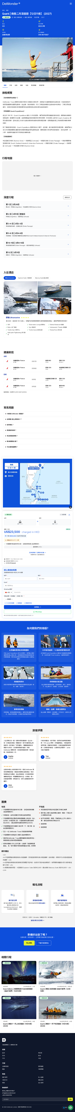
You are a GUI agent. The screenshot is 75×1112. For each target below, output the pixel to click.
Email (7, 582)
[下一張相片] (70, 59)
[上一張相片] (5, 59)
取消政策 (14, 563)
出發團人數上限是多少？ (14, 419)
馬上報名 (29, 943)
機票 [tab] (21, 85)
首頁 (3, 10)
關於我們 (4, 1077)
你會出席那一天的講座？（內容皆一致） (15, 596)
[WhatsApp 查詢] (70, 1107)
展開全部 (67, 197)
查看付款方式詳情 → (37, 920)
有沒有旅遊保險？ (12, 436)
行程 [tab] (10, 85)
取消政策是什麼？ (12, 441)
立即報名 (37, 607)
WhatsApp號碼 (9, 589)
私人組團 (40, 1077)
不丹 (3, 1058)
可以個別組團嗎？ (12, 447)
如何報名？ (10, 425)
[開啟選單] (71, 4)
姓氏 (40, 575)
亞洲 (3, 1053)
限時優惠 (40, 1066)
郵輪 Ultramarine (10, 278)
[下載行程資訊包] (69, 514)
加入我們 (40, 1082)
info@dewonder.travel (8, 1093)
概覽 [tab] (5, 85)
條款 (3, 1082)
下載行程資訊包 (43, 943)
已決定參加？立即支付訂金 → (37, 552)
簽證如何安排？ (11, 430)
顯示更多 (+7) (37, 547)
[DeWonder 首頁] (11, 3)
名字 (6, 575)
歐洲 (39, 1055)
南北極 (40, 1053)
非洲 (3, 1055)
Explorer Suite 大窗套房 (25, 278)
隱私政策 (40, 1080)
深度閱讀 (40, 1069)
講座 (3, 1069)
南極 (7, 10)
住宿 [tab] (16, 85)
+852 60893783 (7, 1095)
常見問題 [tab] (33, 85)
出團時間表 (5, 1066)
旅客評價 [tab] (41, 85)
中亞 (39, 1058)
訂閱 (70, 1099)
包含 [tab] (27, 85)
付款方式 (4, 1080)
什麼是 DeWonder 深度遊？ (15, 414)
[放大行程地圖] (37, 483)
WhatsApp (38, 612)
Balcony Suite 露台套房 (42, 278)
